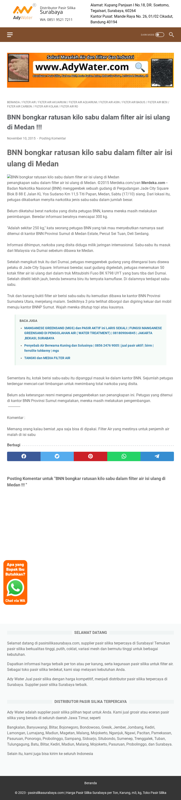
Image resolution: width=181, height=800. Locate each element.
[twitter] (57, 456)
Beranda (90, 783)
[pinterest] (90, 456)
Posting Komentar (52, 138)
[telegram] (157, 456)
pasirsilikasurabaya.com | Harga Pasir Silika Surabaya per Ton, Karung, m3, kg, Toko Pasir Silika (97, 793)
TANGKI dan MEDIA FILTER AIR (47, 358)
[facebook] (24, 456)
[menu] (12, 34)
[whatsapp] (124, 456)
